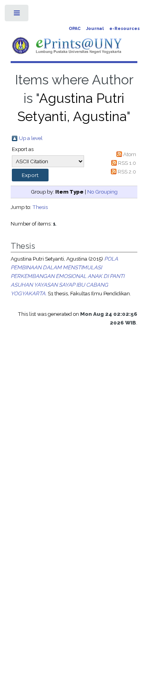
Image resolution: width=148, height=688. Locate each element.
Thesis (40, 207)
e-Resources (124, 28)
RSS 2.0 (127, 171)
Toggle (17, 15)
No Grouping (102, 191)
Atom (129, 154)
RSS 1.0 (127, 163)
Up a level (31, 138)
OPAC (75, 28)
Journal (95, 28)
